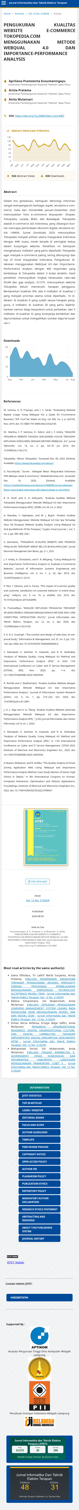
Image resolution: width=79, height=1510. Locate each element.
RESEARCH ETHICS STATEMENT (40, 1209)
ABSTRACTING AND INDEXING (33, 1218)
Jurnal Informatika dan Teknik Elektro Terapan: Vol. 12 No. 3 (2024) (43, 995)
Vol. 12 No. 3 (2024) (38, 13)
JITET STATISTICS (32, 1095)
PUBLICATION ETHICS (34, 1183)
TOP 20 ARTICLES (32, 1103)
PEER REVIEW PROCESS (35, 1147)
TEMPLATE (28, 1139)
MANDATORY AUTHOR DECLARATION (35, 1200)
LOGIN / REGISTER (32, 1110)
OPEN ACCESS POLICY (34, 1161)
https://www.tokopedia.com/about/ (34, 463)
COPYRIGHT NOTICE (34, 1154)
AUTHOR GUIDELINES (34, 1132)
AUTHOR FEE (29, 1169)
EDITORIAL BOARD (33, 1117)
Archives (19, 13)
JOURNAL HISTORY (33, 1238)
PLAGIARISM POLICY (34, 1176)
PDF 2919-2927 (39, 881)
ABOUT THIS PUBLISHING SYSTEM (37, 1229)
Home (7, 13)
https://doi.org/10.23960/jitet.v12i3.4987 (39, 116)
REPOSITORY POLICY (34, 1191)
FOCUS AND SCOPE (33, 1125)
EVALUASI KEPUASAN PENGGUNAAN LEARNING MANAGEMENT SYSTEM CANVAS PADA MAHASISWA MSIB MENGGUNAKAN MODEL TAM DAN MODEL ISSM (43, 1010)
